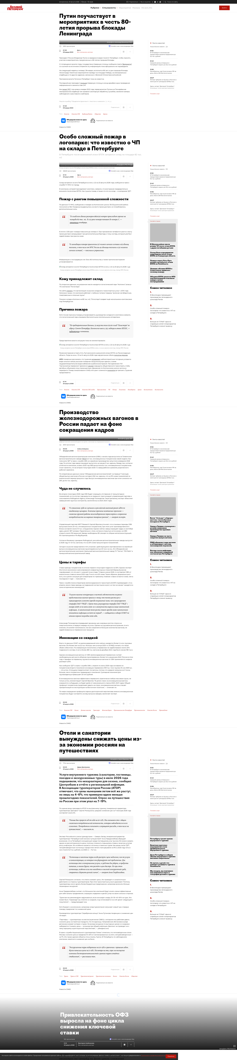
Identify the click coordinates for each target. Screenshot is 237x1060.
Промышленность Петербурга (123, 710)
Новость (66, 114)
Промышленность (139, 710)
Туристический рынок (87, 976)
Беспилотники (148, 390)
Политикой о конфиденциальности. (153, 1055)
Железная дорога (106, 710)
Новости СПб (76, 114)
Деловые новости (86, 710)
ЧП (109, 390)
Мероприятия (125, 8)
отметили (74, 222)
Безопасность (159, 390)
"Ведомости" (127, 64)
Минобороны (131, 390)
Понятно (171, 1056)
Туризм (66, 976)
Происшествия (101, 390)
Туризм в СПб (74, 976)
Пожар (114, 390)
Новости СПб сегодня (88, 390)
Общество (98, 114)
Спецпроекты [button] (109, 8)
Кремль (105, 114)
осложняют (96, 359)
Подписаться (133, 2)
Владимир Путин (87, 114)
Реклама (136, 8)
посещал (83, 83)
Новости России (152, 710)
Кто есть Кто (146, 8)
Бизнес (77, 710)
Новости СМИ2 (65, 127)
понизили (111, 370)
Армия (139, 390)
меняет (91, 366)
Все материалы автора (85, 52)
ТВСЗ (84, 459)
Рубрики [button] (95, 8)
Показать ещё (155, 94)
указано (69, 291)
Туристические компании (103, 976)
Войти (224, 8)
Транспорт (96, 710)
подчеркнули (74, 331)
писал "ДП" (66, 89)
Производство (163, 710)
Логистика (122, 390)
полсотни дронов (121, 355)
